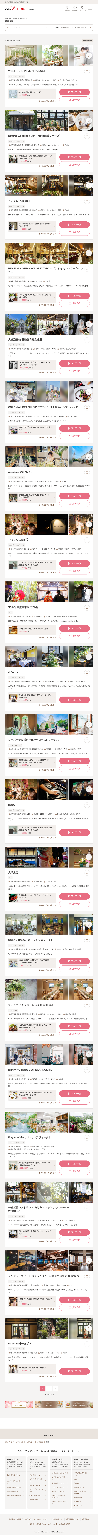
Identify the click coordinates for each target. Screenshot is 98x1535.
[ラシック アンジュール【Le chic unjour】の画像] (49, 989)
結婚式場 (40, 1442)
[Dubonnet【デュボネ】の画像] (49, 1328)
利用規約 (20, 1519)
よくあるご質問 (64, 1524)
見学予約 (76, 100)
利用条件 (28, 1519)
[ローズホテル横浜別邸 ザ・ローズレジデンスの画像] (49, 724)
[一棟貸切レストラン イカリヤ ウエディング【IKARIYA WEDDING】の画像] (49, 1192)
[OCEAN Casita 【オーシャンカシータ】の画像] (49, 924)
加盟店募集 (85, 1519)
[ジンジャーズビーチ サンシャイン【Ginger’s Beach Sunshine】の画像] (49, 1260)
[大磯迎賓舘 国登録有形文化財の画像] (49, 324)
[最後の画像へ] (89, 56)
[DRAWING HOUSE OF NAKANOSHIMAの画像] (49, 1054)
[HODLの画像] (49, 789)
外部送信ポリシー (57, 1519)
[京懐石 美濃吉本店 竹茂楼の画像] (49, 591)
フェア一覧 (76, 92)
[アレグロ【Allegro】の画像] (49, 185)
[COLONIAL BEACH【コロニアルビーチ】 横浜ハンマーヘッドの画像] (49, 391)
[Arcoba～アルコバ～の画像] (49, 456)
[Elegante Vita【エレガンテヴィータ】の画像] (49, 1122)
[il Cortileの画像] (49, 656)
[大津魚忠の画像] (49, 857)
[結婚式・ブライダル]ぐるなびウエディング (19, 1442)
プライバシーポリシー (41, 1519)
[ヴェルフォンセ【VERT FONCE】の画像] (49, 55)
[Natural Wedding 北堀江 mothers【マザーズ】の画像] (49, 120)
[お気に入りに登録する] (87, 71)
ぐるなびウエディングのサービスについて (42, 1524)
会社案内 (12, 1519)
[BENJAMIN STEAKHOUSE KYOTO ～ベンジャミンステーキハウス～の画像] (49, 253)
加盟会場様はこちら (72, 1519)
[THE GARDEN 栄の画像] (49, 524)
